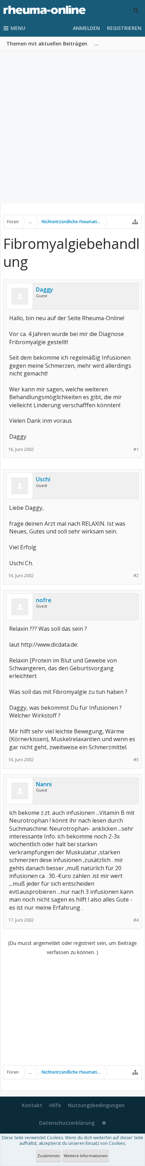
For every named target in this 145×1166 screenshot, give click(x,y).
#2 (136, 576)
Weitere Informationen (86, 1155)
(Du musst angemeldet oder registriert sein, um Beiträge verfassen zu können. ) (72, 948)
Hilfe (55, 1105)
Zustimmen (48, 1155)
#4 (136, 920)
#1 (136, 449)
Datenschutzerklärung (67, 1122)
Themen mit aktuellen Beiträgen (46, 43)
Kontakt (32, 1105)
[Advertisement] (72, 127)
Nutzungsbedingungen (96, 1105)
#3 (136, 760)
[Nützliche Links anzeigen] (135, 221)
